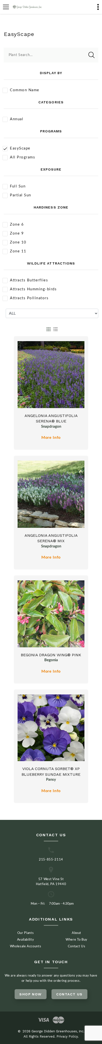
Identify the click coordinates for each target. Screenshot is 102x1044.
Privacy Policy (67, 1036)
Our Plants (25, 933)
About (76, 933)
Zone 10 (18, 242)
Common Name (24, 90)
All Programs (22, 157)
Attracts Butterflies (29, 280)
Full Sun (18, 186)
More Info (51, 438)
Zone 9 (17, 233)
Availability (25, 939)
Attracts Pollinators (29, 298)
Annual (16, 119)
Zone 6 (17, 224)
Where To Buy (76, 939)
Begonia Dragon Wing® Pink (51, 655)
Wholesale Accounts (25, 946)
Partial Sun (20, 195)
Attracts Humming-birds (33, 289)
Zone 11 (18, 251)
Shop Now (30, 994)
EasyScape (20, 148)
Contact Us (76, 946)
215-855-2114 (51, 859)
